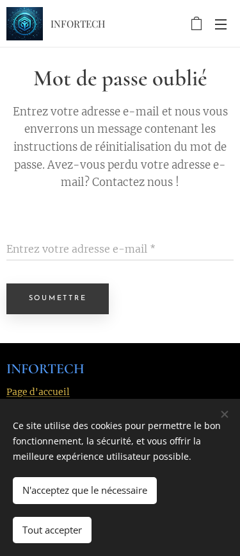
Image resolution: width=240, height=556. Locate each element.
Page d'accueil (38, 392)
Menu (221, 24)
